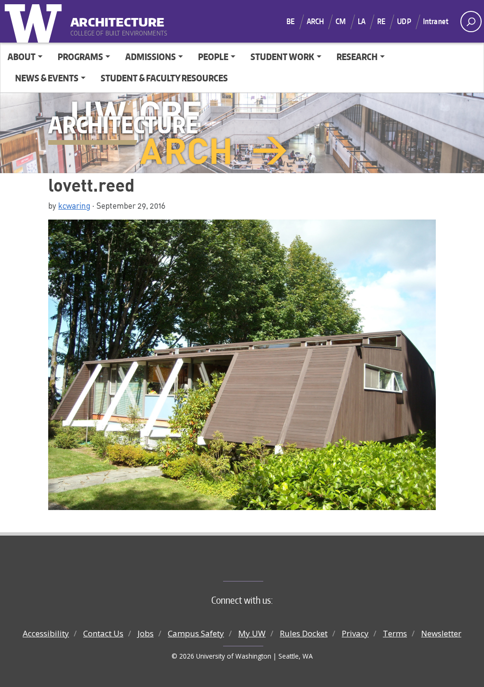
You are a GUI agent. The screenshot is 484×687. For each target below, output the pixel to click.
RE (381, 21)
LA (361, 21)
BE (290, 21)
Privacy (355, 633)
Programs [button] (80, 56)
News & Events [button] (46, 78)
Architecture (117, 18)
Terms (395, 633)
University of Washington (35, 21)
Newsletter (441, 633)
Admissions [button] (150, 56)
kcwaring (74, 205)
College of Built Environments (261, 565)
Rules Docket (304, 633)
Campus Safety (196, 633)
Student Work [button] (282, 56)
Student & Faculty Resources (164, 78)
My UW (252, 633)
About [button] (21, 56)
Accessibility (46, 633)
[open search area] (471, 21)
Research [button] (357, 56)
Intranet (436, 21)
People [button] (213, 56)
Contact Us (103, 633)
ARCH (315, 21)
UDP (404, 21)
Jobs (146, 633)
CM (341, 21)
